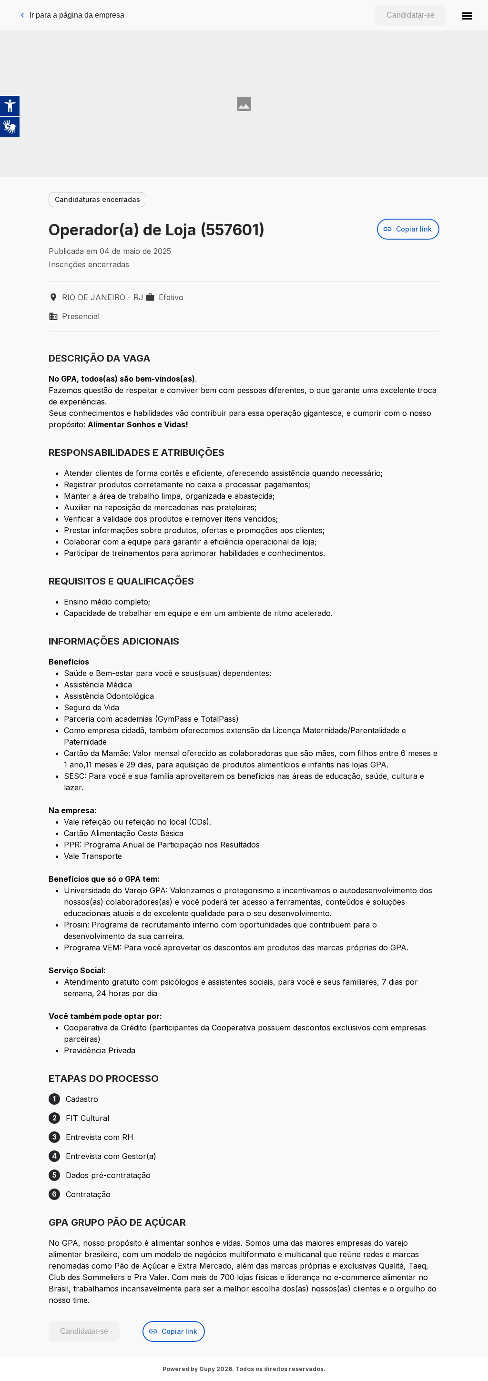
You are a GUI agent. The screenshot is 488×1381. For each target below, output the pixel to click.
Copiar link (414, 229)
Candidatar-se (410, 15)
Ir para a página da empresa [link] (77, 15)
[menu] (467, 15)
